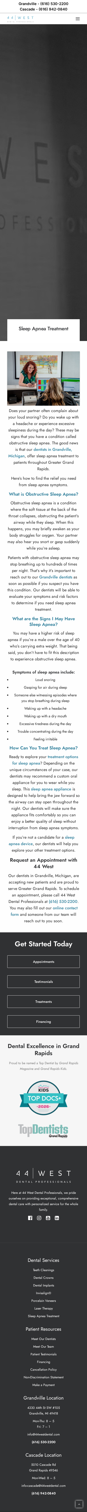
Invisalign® (43, 1293)
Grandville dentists (55, 577)
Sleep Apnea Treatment (43, 1316)
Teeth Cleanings (43, 1270)
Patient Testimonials (43, 1354)
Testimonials (43, 981)
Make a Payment (43, 1385)
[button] (77, 18)
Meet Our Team (43, 1346)
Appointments (43, 961)
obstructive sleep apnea (29, 443)
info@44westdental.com (43, 1434)
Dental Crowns (43, 1277)
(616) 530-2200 (43, 4)
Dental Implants (43, 1285)
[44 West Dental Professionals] (20, 18)
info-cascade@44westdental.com (43, 1485)
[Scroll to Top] (79, 1504)
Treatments (43, 1001)
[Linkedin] (57, 1219)
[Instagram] (39, 1219)
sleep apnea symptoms (47, 485)
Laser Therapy (43, 1308)
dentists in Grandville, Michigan (43, 876)
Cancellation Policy (43, 1369)
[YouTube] (48, 1219)
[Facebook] (30, 1219)
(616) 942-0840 (43, 9)
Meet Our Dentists (43, 1339)
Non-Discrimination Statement (44, 1377)
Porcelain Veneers (43, 1300)
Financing (43, 1021)
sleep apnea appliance (51, 789)
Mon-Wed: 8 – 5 (43, 1478)
